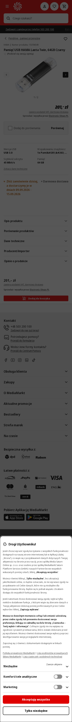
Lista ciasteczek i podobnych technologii (42, 656)
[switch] (58, 676)
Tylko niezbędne (36, 711)
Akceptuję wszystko (36, 699)
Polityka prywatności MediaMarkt (19, 653)
